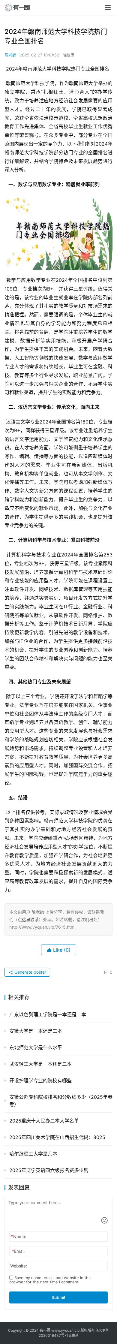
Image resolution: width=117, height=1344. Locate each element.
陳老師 (10, 55)
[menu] (107, 7)
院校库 (68, 55)
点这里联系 (28, 919)
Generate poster (29, 972)
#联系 (74, 1335)
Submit (58, 1297)
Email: (19, 1251)
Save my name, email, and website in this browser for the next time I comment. (50, 1279)
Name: (18, 1236)
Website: (18, 1265)
